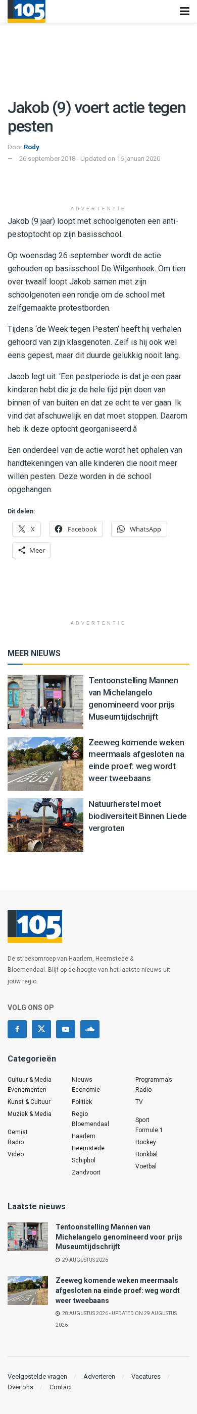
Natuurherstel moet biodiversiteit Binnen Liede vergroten (137, 816)
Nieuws (82, 1079)
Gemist (18, 1132)
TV (139, 1101)
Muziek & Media (30, 1113)
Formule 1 (149, 1130)
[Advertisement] (98, 184)
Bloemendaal (90, 1124)
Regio (80, 1113)
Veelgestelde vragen (37, 1376)
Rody (31, 147)
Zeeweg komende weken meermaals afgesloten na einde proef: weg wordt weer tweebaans (118, 1290)
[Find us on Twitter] (41, 1029)
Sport (142, 1120)
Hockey (145, 1142)
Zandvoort (86, 1172)
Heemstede (88, 1148)
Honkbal (146, 1154)
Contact (61, 1387)
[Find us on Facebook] (17, 1029)
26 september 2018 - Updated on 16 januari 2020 (89, 158)
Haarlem (83, 1136)
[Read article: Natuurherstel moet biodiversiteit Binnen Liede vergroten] (45, 825)
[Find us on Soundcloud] (90, 1029)
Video (16, 1154)
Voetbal (146, 1166)
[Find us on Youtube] (65, 1029)
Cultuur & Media (30, 1079)
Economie (86, 1089)
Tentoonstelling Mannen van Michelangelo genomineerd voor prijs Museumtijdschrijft (119, 1237)
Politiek (82, 1101)
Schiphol (83, 1160)
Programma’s (153, 1079)
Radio (16, 1142)
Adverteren (99, 1376)
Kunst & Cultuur (29, 1101)
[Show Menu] (184, 11)
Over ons (20, 1387)
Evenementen (27, 1089)
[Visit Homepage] (26, 11)
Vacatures (146, 1376)
